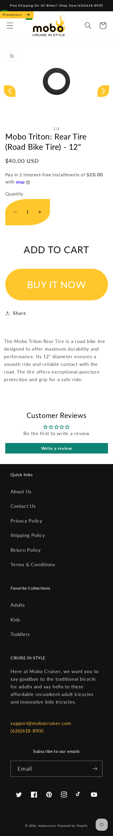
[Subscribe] (94, 769)
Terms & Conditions (33, 564)
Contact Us (23, 506)
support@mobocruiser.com (41, 723)
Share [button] (19, 313)
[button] (9, 25)
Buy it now (56, 284)
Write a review (56, 448)
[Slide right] (103, 91)
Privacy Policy (26, 521)
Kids (15, 620)
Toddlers (20, 634)
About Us (21, 491)
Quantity (14, 194)
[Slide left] (10, 91)
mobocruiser (47, 825)
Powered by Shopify (73, 825)
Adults (18, 605)
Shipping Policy (28, 535)
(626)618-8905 (27, 731)
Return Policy (26, 550)
